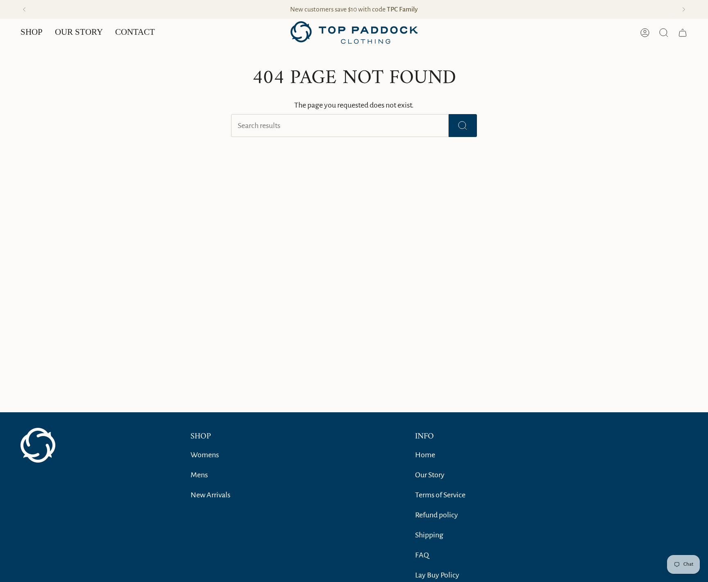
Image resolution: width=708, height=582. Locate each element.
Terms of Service (440, 495)
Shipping (429, 535)
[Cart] (682, 33)
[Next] (684, 9)
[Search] (463, 125)
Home (425, 455)
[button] (31, 32)
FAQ (422, 555)
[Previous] (24, 9)
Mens (199, 475)
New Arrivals (210, 495)
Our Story (430, 475)
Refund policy (436, 515)
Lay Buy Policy (437, 575)
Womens (205, 455)
